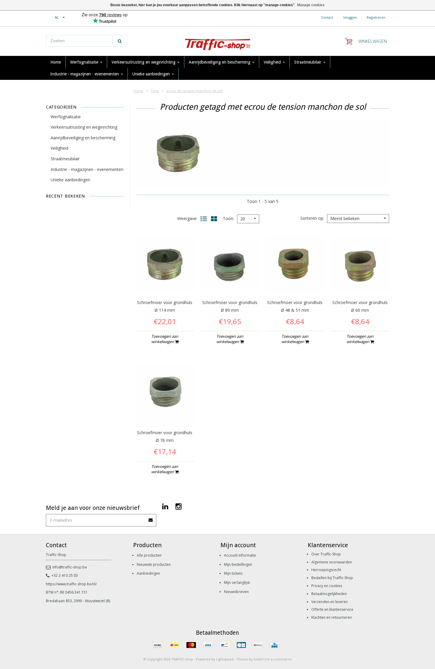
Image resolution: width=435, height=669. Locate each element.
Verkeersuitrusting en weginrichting (144, 62)
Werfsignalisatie (84, 62)
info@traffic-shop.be (69, 567)
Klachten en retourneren (331, 617)
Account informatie (240, 555)
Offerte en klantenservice (332, 609)
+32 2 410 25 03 (64, 575)
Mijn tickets (233, 573)
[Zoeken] (119, 41)
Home (55, 62)
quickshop (164, 281)
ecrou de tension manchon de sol (194, 90)
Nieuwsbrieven (236, 591)
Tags (155, 90)
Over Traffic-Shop (326, 554)
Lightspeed (224, 659)
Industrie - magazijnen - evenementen (85, 74)
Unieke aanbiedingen (151, 74)
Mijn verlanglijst (237, 582)
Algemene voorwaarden (331, 562)
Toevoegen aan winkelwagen (164, 339)
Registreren (376, 17)
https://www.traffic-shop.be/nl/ (71, 583)
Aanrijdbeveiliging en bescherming (220, 62)
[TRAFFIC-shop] (217, 41)
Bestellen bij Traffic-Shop (332, 577)
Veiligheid (273, 62)
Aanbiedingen (148, 573)
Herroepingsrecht (326, 569)
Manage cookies (311, 5)
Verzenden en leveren (329, 601)
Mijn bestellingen (238, 564)
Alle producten (149, 555)
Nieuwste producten (154, 564)
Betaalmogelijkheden (329, 593)
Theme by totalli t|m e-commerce (264, 659)
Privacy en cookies (326, 585)
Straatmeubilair (308, 62)
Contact (327, 17)
